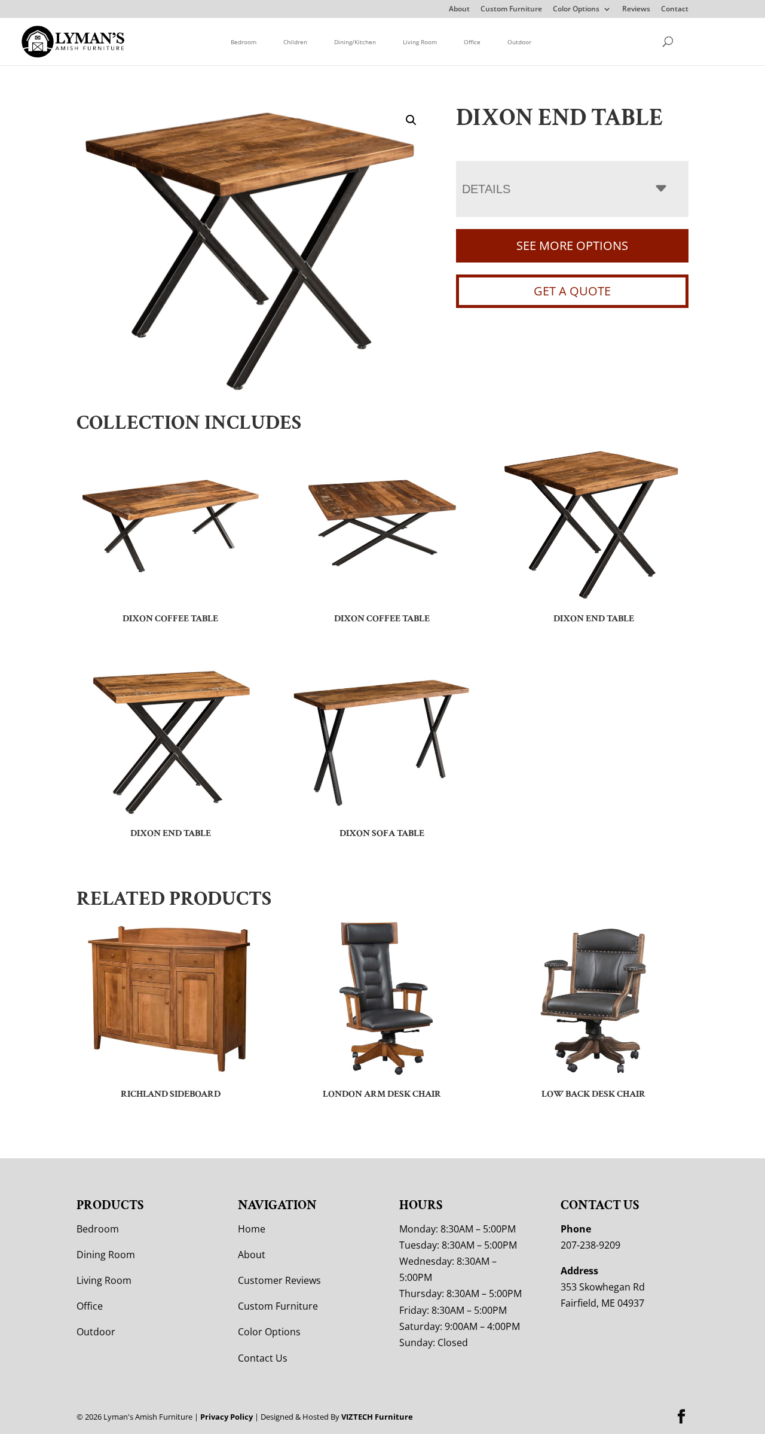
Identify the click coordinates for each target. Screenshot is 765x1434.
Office (472, 42)
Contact (674, 9)
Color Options (576, 9)
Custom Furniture (511, 9)
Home (251, 1228)
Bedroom (243, 42)
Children (295, 42)
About (459, 9)
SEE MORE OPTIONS (572, 245)
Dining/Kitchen (355, 42)
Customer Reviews (279, 1280)
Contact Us (262, 1358)
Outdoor (519, 42)
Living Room (420, 42)
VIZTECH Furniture (377, 1416)
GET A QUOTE (572, 291)
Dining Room (105, 1254)
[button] (411, 120)
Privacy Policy (226, 1416)
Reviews (636, 9)
